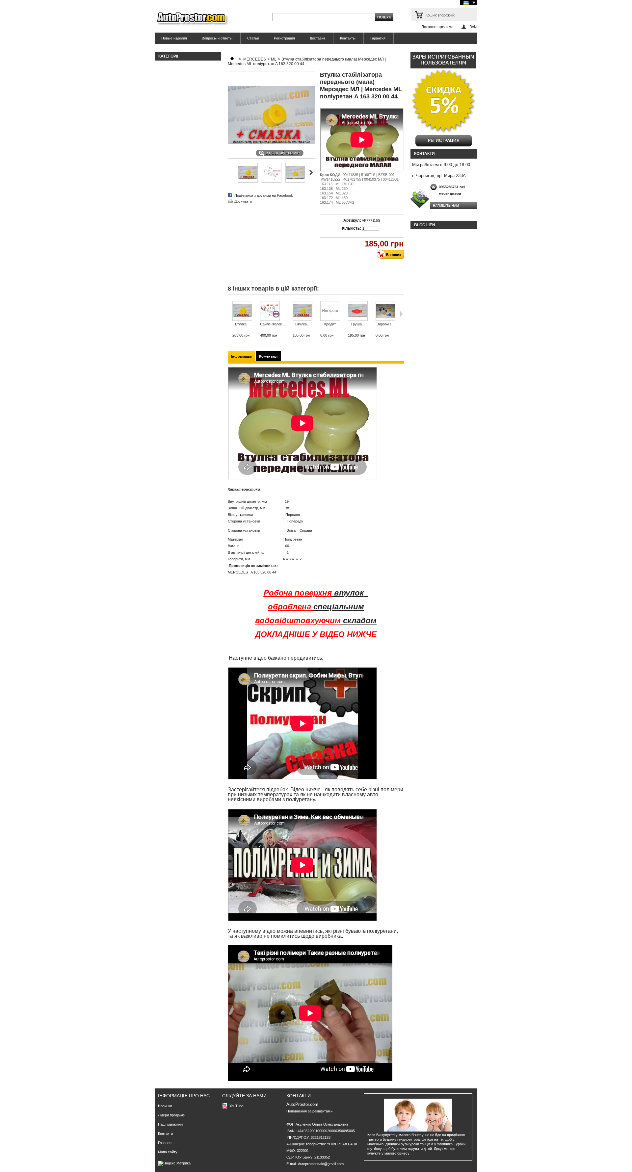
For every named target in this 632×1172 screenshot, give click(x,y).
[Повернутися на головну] (232, 59)
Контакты (348, 38)
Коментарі (268, 356)
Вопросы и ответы (217, 38)
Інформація (241, 356)
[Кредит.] (330, 311)
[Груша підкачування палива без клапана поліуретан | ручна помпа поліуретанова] (358, 311)
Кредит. (330, 324)
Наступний (230, 172)
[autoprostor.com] (192, 19)
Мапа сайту (167, 1152)
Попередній (311, 172)
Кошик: (441, 15)
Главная (164, 1143)
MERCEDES (254, 59)
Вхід (473, 27)
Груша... (358, 324)
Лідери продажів (171, 1115)
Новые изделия (174, 38)
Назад (229, 314)
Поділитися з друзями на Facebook (263, 195)
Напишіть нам (446, 205)
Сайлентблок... (272, 324)
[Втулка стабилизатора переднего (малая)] (248, 181)
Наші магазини (170, 1124)
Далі (401, 314)
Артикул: (352, 220)
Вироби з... (385, 324)
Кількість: (351, 228)
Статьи (253, 38)
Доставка (317, 38)
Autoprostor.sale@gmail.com (321, 1164)
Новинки (165, 1106)
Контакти (165, 1133)
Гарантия (377, 38)
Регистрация (284, 38)
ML (273, 59)
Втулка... (242, 324)
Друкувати (243, 201)
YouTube (236, 1106)
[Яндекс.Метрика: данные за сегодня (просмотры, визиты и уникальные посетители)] (174, 1163)
